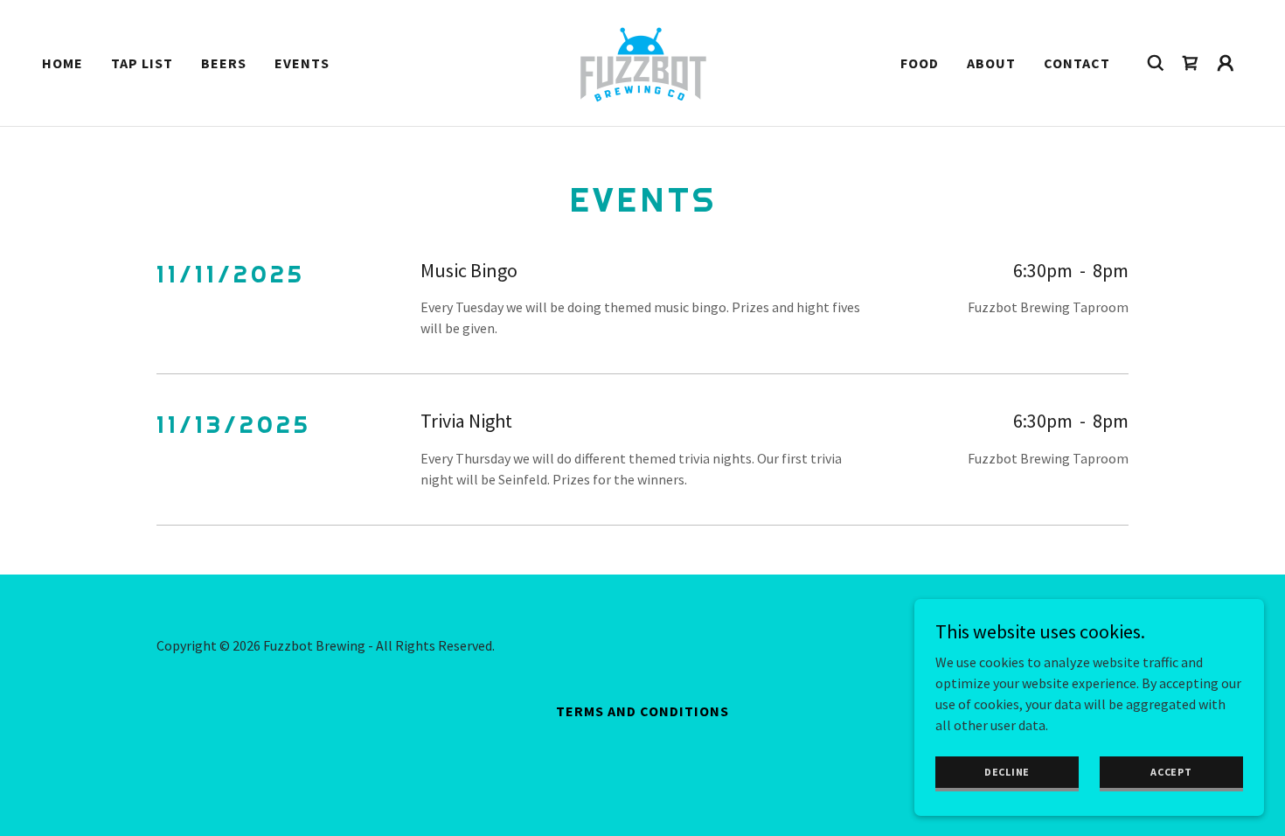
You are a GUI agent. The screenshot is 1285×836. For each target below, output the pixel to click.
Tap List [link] (142, 63)
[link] (643, 61)
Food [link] (919, 63)
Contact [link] (1077, 63)
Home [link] (62, 63)
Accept (1171, 771)
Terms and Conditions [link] (642, 711)
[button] (1225, 62)
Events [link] (302, 63)
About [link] (991, 63)
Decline (1007, 771)
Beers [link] (224, 63)
